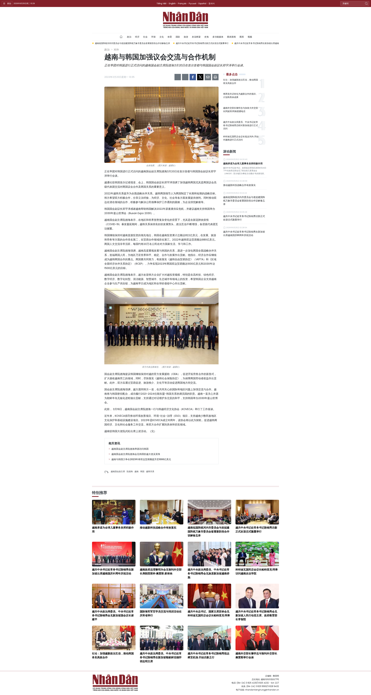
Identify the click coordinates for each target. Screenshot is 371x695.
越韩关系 (150, 471)
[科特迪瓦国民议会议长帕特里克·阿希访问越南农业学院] (257, 554)
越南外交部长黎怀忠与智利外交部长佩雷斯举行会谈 (256, 655)
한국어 (212, 3)
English (172, 3)
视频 (250, 36)
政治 (129, 36)
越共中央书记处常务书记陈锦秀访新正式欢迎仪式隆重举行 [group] (172, 43)
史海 (206, 36)
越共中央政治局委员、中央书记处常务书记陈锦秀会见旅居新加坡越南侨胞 (208, 573)
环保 (153, 36)
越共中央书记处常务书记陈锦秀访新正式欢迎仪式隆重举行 (244, 218)
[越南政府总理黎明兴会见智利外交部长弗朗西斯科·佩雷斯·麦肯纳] (161, 554)
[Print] (215, 77)
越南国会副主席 (118, 471)
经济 (137, 36)
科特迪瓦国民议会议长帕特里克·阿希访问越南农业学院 (256, 571)
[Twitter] (200, 77)
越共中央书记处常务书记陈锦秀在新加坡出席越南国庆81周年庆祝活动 (244, 233)
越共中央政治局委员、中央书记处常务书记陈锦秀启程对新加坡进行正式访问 (240, 125)
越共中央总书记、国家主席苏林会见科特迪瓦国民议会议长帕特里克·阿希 (209, 613)
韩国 (142, 471)
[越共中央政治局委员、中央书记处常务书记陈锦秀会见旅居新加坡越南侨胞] (209, 554)
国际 (178, 36)
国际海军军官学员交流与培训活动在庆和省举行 (161, 613)
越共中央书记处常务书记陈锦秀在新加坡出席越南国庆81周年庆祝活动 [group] (235, 43)
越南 (136, 471)
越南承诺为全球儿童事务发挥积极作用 (243, 163)
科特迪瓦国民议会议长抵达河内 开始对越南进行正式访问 (241, 138)
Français (182, 3)
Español (202, 3)
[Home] (121, 36)
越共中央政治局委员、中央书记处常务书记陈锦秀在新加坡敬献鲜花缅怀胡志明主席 (161, 657)
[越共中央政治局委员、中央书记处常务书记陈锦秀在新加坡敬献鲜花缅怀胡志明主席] (161, 638)
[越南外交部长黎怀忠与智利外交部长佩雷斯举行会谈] (257, 638)
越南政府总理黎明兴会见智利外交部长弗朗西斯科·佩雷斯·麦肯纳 (161, 571)
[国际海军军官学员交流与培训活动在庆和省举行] (161, 596)
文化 (161, 36)
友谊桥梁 (196, 36)
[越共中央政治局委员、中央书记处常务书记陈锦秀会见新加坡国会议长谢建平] (114, 596)
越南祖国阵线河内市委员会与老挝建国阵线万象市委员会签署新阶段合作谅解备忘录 (244, 201)
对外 (116, 49)
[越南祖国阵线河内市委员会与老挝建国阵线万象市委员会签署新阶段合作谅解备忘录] (209, 512)
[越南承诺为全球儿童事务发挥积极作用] (114, 512)
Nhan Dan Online (185, 20)
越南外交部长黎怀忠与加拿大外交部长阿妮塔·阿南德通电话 (240, 109)
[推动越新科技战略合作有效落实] (161, 512)
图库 (242, 36)
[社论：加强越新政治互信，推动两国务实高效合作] (114, 638)
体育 (170, 36)
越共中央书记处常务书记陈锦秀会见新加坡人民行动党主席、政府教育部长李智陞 (256, 615)
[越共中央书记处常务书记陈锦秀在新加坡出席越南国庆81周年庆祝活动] (114, 554)
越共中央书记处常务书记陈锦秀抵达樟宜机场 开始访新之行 (208, 655)
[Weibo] (177, 77)
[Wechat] (185, 77)
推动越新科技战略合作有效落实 (239, 185)
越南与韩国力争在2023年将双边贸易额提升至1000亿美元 (141, 459)
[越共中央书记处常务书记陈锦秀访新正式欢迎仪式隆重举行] (257, 512)
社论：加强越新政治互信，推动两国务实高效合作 (240, 81)
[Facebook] (193, 77)
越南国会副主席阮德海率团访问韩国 (130, 449)
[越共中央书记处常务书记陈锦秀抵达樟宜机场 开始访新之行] (209, 638)
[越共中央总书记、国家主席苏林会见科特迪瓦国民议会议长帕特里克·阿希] (209, 596)
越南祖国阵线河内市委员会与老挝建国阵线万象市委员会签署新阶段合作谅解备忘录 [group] (102, 43)
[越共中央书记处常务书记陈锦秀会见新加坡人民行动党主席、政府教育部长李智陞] (257, 596)
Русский (192, 3)
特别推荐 (99, 492)
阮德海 (130, 471)
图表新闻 (231, 36)
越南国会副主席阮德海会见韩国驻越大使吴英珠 (135, 454)
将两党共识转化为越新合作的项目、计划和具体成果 (240, 95)
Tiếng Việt (162, 3)
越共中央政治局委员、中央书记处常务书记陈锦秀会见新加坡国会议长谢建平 (113, 615)
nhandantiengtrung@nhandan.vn (262, 689)
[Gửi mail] (208, 77)
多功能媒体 (217, 36)
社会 (145, 36)
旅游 (186, 36)
